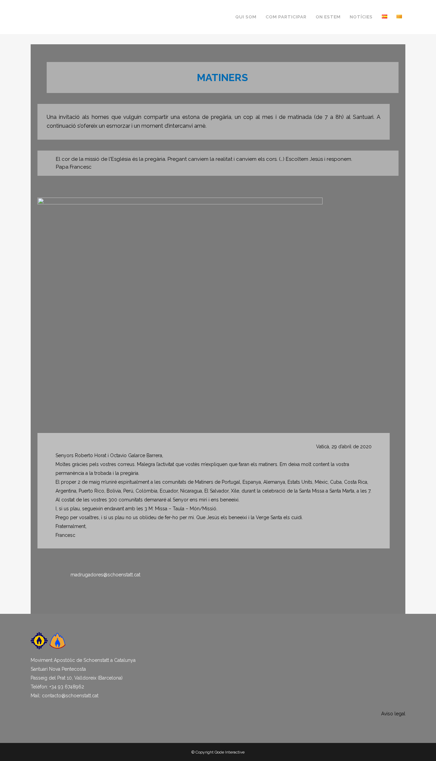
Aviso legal (393, 713)
